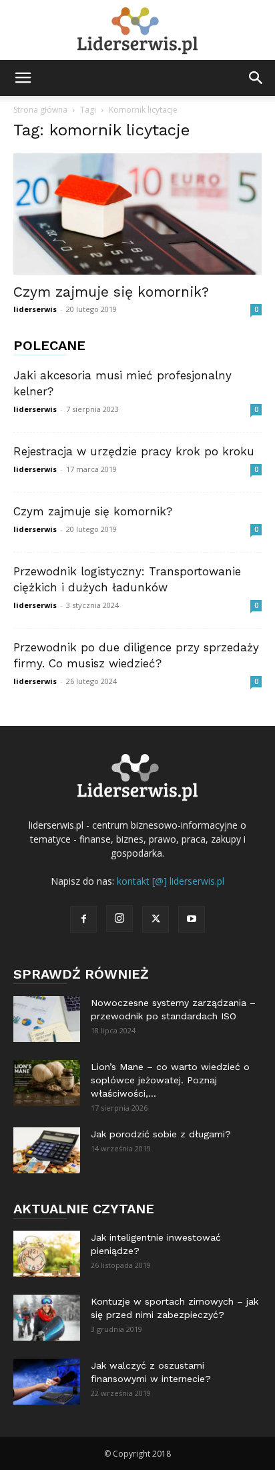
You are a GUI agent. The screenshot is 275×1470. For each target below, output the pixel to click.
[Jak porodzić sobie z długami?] (46, 1150)
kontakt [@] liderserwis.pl (170, 881)
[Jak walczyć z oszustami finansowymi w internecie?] (46, 1382)
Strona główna (40, 109)
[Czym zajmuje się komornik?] (137, 214)
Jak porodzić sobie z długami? (161, 1134)
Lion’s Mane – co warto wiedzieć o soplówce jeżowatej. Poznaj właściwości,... (170, 1080)
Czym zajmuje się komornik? (111, 291)
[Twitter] (155, 919)
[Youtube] (191, 919)
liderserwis (35, 309)
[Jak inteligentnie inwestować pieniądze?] (46, 1254)
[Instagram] (119, 918)
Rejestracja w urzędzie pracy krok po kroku (133, 451)
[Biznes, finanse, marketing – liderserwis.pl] (137, 31)
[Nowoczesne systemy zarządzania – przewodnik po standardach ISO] (46, 1019)
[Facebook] (83, 919)
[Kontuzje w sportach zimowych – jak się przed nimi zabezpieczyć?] (46, 1318)
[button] (22, 78)
